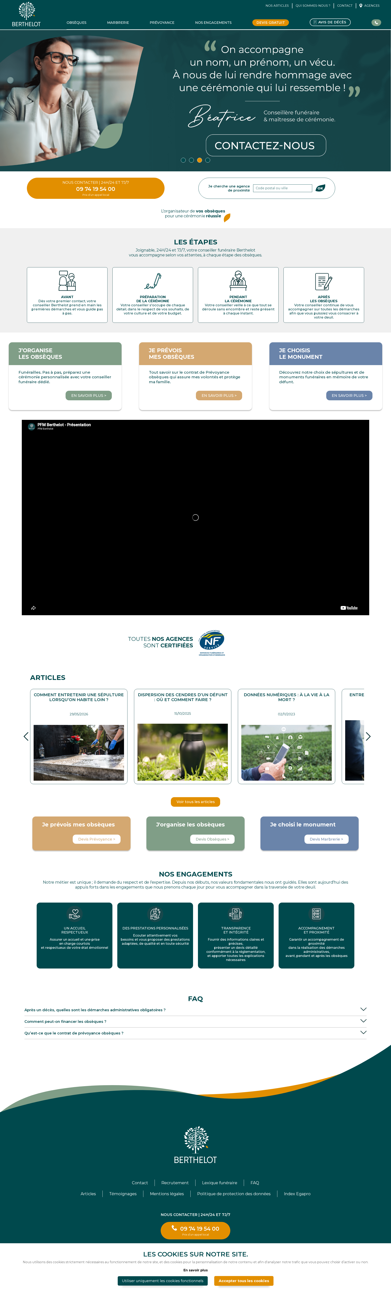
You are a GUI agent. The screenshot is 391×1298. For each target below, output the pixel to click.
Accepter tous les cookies (244, 1281)
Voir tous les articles (196, 802)
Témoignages (123, 1193)
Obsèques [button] (76, 23)
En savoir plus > (88, 395)
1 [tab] (183, 160)
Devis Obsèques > (212, 839)
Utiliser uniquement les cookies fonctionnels (162, 1281)
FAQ (254, 1182)
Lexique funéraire (219, 1182)
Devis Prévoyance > (96, 839)
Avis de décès (332, 22)
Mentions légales (167, 1193)
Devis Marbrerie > (326, 839)
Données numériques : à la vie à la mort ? (286, 697)
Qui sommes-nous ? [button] (313, 6)
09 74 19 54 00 (95, 189)
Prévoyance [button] (162, 23)
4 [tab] (207, 160)
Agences (372, 6)
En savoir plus (195, 1270)
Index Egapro (297, 1193)
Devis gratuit (270, 23)
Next (368, 736)
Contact (345, 6)
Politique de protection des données (234, 1193)
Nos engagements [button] (213, 23)
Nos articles (277, 6)
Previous (26, 736)
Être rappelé (376, 22)
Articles (88, 1193)
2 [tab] (191, 160)
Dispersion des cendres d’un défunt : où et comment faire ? (183, 697)
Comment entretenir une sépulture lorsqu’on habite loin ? (79, 697)
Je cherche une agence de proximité (229, 188)
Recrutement (175, 1182)
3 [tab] (199, 160)
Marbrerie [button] (118, 23)
